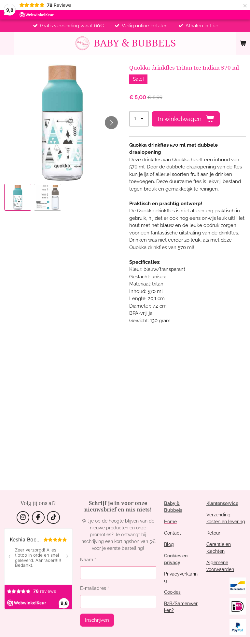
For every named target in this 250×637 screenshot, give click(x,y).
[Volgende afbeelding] (111, 122)
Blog (169, 544)
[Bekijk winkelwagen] (243, 43)
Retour (213, 533)
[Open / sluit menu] (7, 43)
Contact (172, 533)
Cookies (172, 592)
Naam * (88, 559)
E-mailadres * (94, 588)
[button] (18, 197)
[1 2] (139, 118)
